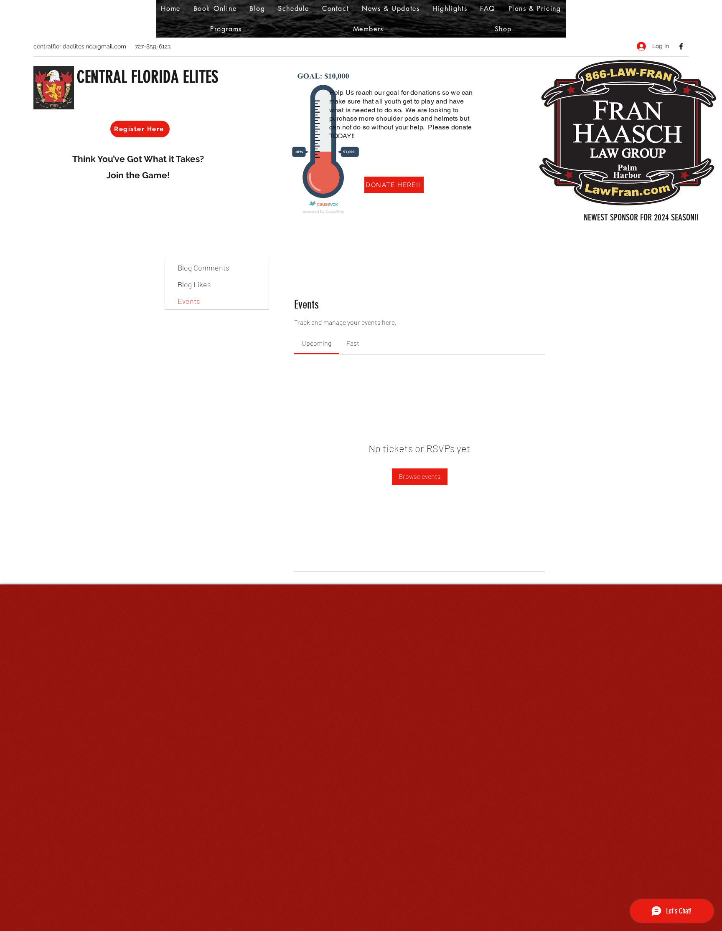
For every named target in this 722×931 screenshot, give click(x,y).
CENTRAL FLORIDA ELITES (147, 77)
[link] (316, 343)
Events (189, 301)
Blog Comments (203, 267)
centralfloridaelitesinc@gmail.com (79, 46)
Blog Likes (194, 284)
